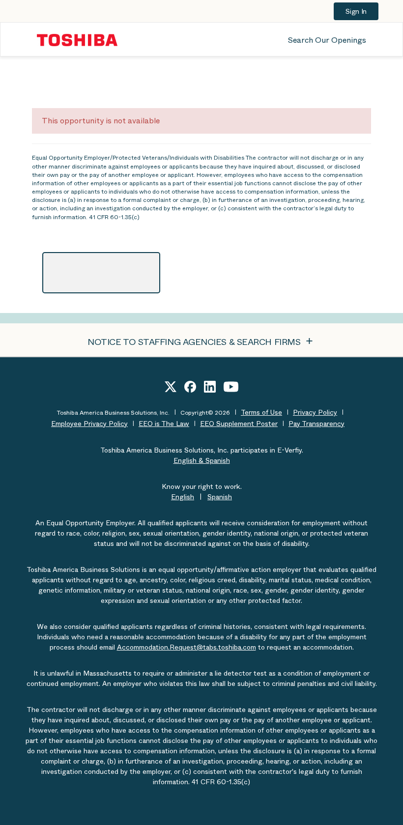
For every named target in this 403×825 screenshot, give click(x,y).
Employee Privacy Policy (89, 423)
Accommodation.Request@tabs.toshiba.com (186, 647)
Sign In (356, 11)
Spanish (219, 497)
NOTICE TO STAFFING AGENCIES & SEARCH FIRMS (195, 342)
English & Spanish (201, 460)
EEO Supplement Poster (239, 423)
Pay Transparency (316, 423)
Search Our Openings (327, 40)
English (182, 497)
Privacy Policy (315, 412)
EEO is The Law (164, 423)
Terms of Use (261, 412)
